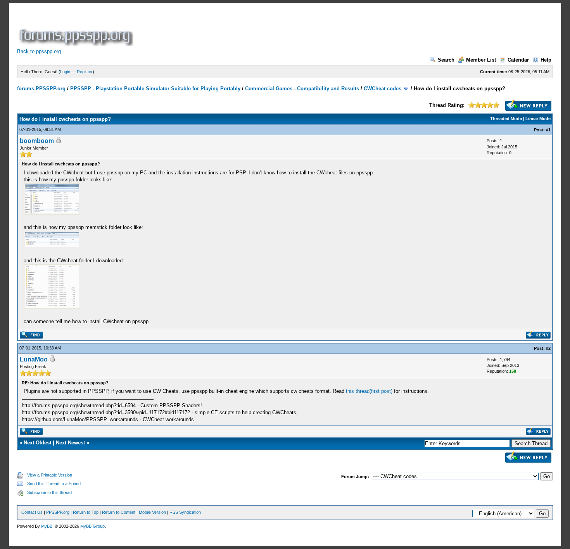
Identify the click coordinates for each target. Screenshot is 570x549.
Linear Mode (538, 118)
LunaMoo (34, 359)
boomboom (37, 141)
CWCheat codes (382, 88)
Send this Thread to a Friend (54, 483)
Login (65, 71)
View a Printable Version (49, 475)
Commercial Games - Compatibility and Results (302, 88)
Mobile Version (152, 512)
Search (446, 60)
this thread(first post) (369, 391)
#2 (548, 348)
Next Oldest (37, 443)
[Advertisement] (276, 28)
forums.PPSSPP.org (41, 88)
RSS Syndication (185, 512)
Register (85, 71)
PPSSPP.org (57, 512)
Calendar (518, 60)
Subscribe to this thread (49, 492)
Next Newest (70, 443)
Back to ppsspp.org (39, 51)
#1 (548, 129)
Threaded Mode (506, 118)
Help (546, 60)
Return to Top (85, 512)
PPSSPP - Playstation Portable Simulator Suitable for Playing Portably (155, 88)
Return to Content (118, 512)
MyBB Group (92, 526)
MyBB (46, 526)
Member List (481, 60)
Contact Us (32, 512)
